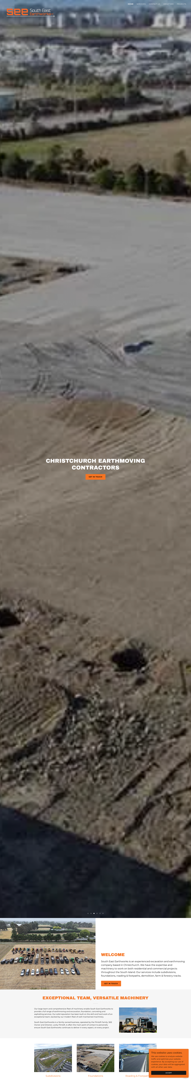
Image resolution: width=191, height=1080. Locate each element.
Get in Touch (95, 477)
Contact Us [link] (154, 4)
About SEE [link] (168, 4)
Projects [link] (181, 4)
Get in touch (111, 984)
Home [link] (131, 4)
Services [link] (141, 4)
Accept (169, 1073)
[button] (88, 913)
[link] (31, 3)
